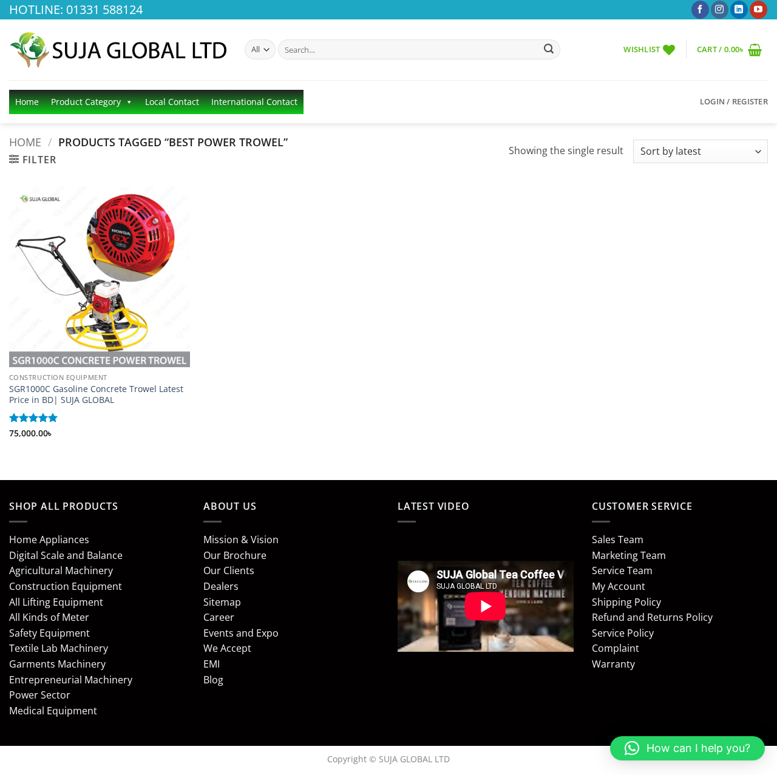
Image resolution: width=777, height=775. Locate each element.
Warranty (613, 664)
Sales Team (617, 539)
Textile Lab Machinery (58, 648)
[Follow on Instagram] (719, 10)
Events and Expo (241, 633)
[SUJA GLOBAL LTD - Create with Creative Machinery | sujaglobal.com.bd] (117, 49)
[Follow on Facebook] (700, 10)
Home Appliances (49, 539)
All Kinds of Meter (49, 617)
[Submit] (548, 49)
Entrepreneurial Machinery (70, 679)
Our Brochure (234, 555)
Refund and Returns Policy (652, 617)
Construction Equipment (65, 586)
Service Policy (623, 633)
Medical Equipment (53, 710)
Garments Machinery (57, 664)
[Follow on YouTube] (758, 10)
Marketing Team (629, 555)
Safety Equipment (49, 633)
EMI (211, 664)
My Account (618, 586)
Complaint (615, 648)
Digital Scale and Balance (66, 555)
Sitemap (222, 602)
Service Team (622, 570)
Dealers (221, 586)
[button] (729, 49)
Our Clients (228, 570)
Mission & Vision (241, 539)
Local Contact (172, 101)
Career (218, 617)
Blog (213, 679)
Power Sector (39, 695)
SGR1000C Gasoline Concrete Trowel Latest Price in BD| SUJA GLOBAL (96, 395)
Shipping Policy (626, 602)
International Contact (254, 101)
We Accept (227, 648)
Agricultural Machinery (61, 570)
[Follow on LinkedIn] (739, 10)
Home (27, 101)
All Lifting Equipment (56, 602)
